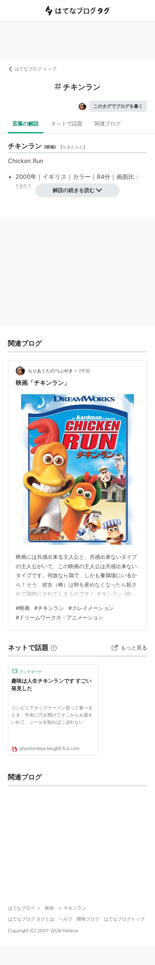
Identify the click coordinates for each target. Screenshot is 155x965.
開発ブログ (88, 919)
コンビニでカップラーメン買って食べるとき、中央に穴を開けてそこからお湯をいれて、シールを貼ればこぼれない (52, 715)
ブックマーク (26, 671)
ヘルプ (65, 919)
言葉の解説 (25, 123)
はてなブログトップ (124, 919)
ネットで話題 (66, 123)
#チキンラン (49, 608)
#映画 (23, 608)
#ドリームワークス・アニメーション (59, 617)
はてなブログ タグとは (31, 919)
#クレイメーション (91, 608)
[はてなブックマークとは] (54, 647)
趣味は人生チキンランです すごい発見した (51, 684)
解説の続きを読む (74, 190)
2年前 (84, 370)
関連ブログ (107, 123)
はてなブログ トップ (35, 69)
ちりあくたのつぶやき (50, 370)
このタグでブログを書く (118, 106)
